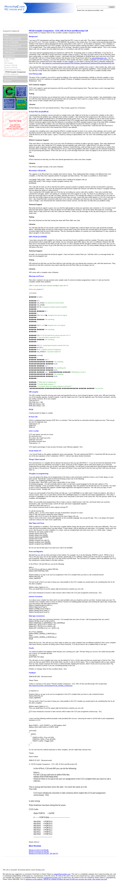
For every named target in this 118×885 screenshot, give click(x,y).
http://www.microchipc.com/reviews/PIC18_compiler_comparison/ (50, 685)
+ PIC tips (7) (9, 53)
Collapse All (15, 31)
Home (6, 35)
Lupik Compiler (10, 59)
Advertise (8, 81)
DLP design (9, 63)
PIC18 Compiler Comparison (15, 72)
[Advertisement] (45, 19)
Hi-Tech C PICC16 (11, 65)
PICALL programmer (11, 74)
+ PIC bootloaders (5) (12, 46)
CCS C (7, 61)
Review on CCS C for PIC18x (39, 850)
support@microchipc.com (62, 874)
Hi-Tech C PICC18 (11, 67)
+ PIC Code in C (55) (12, 39)
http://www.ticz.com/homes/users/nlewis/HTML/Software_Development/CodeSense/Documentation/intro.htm (78, 63)
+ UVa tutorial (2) (11, 77)
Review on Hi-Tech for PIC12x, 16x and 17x (43, 853)
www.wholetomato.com (99, 58)
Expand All (6, 31)
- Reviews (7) (9, 56)
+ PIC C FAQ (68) (11, 42)
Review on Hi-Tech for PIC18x (39, 852)
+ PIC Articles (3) (11, 49)
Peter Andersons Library (13, 70)
